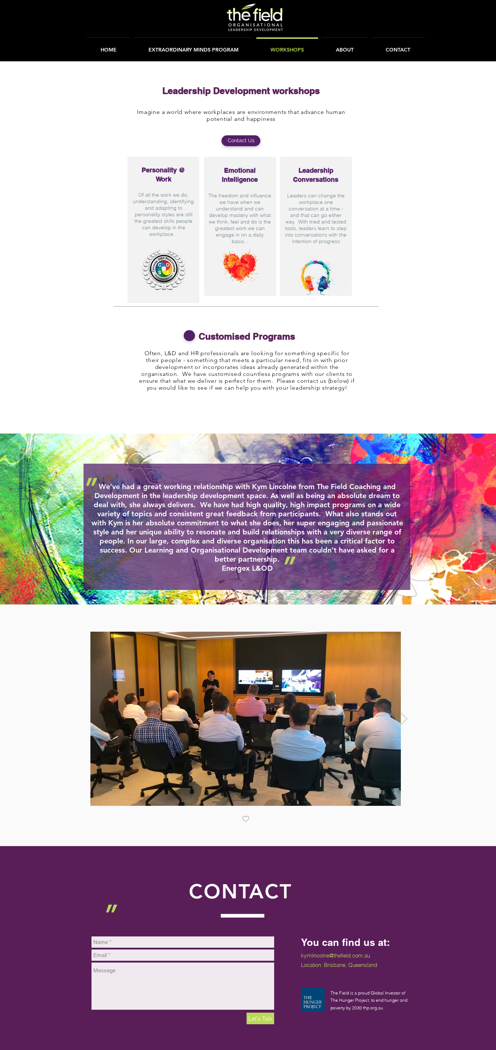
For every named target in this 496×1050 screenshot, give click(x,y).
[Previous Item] (86, 719)
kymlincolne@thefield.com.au (335, 955)
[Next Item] (404, 719)
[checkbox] (245, 819)
